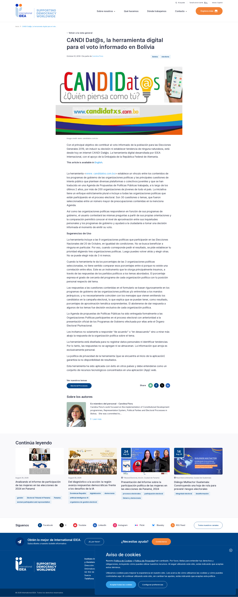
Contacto (180, 11)
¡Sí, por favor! (94, 542)
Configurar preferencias (152, 585)
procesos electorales (132, 494)
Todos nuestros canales (208, 525)
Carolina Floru (97, 56)
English (98, 162)
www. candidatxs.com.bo (100, 173)
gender (20, 498)
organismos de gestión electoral (83, 502)
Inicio (17, 26)
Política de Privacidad (144, 560)
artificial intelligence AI (79, 498)
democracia (109, 493)
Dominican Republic (78, 493)
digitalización (95, 493)
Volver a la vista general (80, 33)
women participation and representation (33, 502)
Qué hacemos (131, 11)
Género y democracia (132, 498)
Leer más (97, 419)
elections (165, 57)
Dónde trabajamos (156, 11)
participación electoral (153, 494)
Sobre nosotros (105, 11)
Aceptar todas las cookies (121, 585)
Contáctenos (161, 542)
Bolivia (155, 57)
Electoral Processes (79, 386)
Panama (57, 498)
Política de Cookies (123, 560)
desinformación (202, 494)
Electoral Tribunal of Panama (38, 498)
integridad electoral (184, 494)
